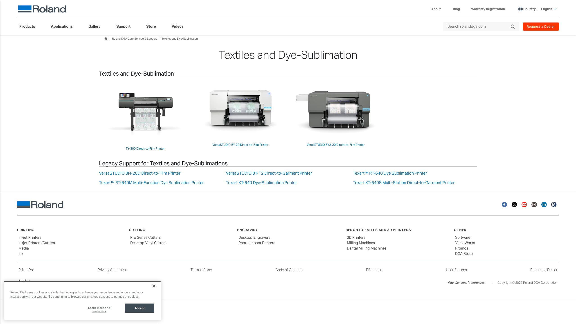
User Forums (456, 270)
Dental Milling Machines (367, 248)
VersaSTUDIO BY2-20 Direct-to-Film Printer (336, 145)
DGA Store (464, 253)
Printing (25, 230)
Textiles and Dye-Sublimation (180, 38)
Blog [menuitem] (456, 9)
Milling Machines (361, 243)
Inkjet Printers (29, 237)
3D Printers (356, 237)
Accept (140, 308)
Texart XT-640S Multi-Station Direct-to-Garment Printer (404, 182)
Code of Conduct (289, 270)
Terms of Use (201, 270)
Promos (461, 248)
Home (105, 38)
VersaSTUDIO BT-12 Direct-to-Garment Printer (269, 173)
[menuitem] (29, 26)
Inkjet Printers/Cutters (36, 243)
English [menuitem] (546, 9)
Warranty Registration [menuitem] (488, 9)
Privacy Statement (112, 270)
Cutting (137, 230)
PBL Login (374, 270)
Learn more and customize (99, 309)
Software (462, 237)
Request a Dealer (544, 270)
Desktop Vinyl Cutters (148, 243)
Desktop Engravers (254, 237)
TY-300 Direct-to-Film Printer (145, 149)
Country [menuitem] (529, 9)
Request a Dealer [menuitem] (541, 27)
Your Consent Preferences (466, 282)
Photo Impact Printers (256, 243)
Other (460, 230)
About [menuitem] (436, 9)
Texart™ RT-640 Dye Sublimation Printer (390, 173)
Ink (20, 253)
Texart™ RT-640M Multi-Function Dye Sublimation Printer (151, 182)
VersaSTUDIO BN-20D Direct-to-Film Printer (139, 173)
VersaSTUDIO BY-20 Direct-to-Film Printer (240, 145)
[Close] (154, 286)
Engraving (248, 230)
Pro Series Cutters (145, 237)
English (24, 280)
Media (23, 248)
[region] (82, 300)
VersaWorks (465, 243)
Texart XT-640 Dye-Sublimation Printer (261, 182)
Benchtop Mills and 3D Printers (378, 230)
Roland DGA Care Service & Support (134, 38)
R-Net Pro (26, 270)
